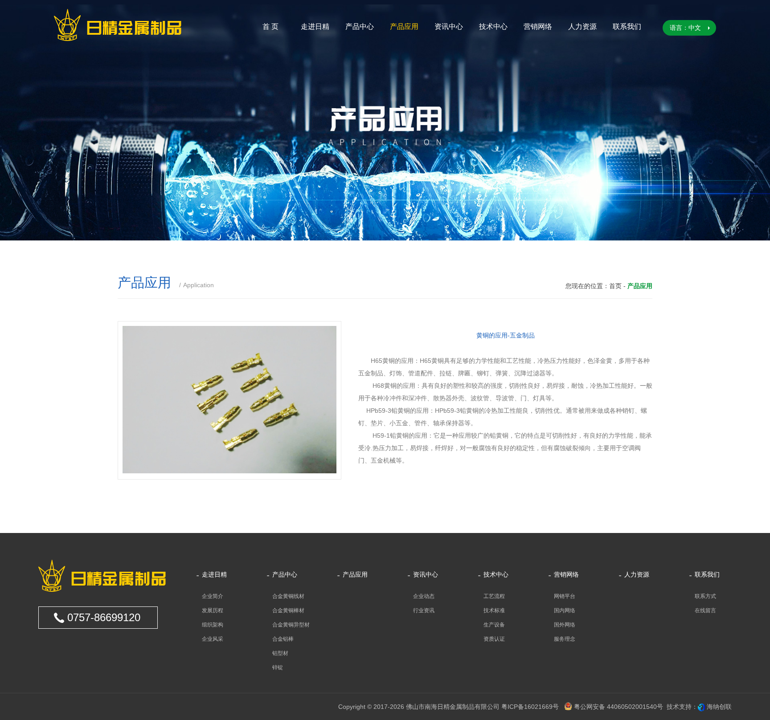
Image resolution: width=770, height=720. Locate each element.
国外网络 (564, 625)
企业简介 (212, 596)
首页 (615, 285)
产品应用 (404, 26)
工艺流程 (494, 596)
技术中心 (493, 26)
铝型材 (280, 653)
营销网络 (538, 26)
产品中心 (359, 26)
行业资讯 (423, 610)
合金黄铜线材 (288, 596)
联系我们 (627, 26)
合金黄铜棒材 (288, 610)
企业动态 (423, 596)
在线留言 (705, 610)
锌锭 (277, 667)
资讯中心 (448, 26)
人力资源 (582, 26)
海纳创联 (719, 706)
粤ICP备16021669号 (530, 706)
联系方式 (705, 596)
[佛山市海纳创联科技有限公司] (701, 706)
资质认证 (494, 639)
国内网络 (564, 610)
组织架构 (212, 625)
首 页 (270, 26)
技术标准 (494, 610)
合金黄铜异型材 (291, 625)
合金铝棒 (283, 639)
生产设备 (494, 625)
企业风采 (212, 639)
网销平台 (564, 596)
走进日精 (315, 26)
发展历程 (212, 610)
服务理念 (564, 639)
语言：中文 (685, 27)
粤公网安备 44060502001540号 (617, 706)
